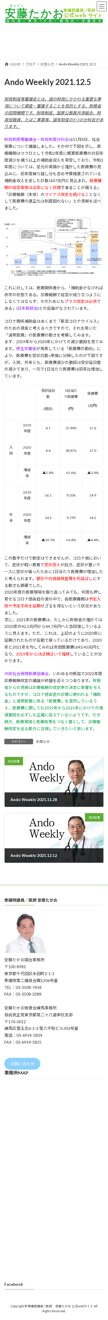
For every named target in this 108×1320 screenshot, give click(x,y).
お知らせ (43, 741)
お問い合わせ (22, 1063)
